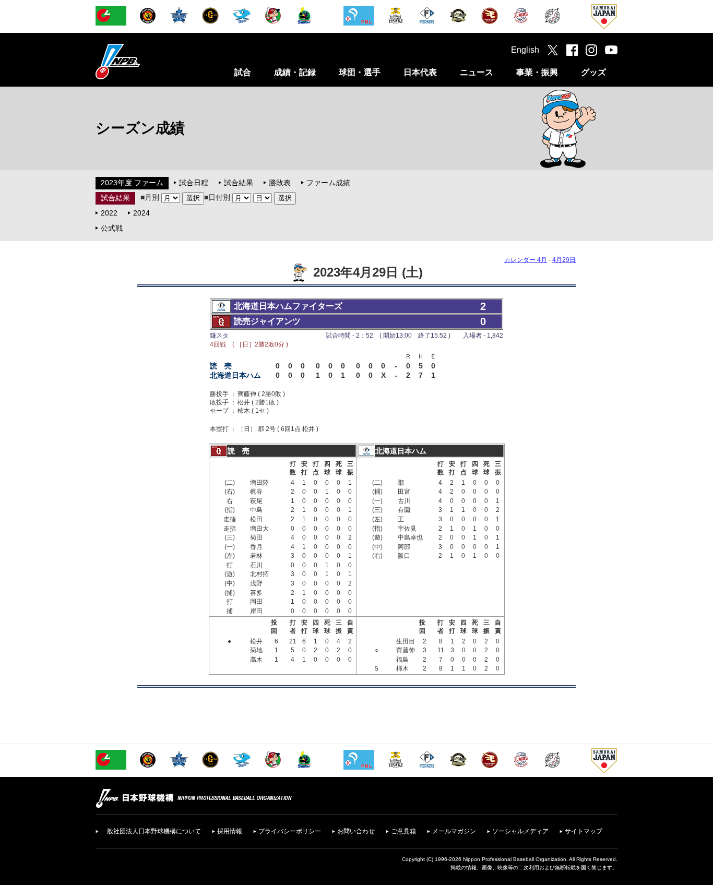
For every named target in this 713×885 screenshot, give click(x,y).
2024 (141, 213)
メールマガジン (454, 831)
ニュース (476, 72)
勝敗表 (280, 182)
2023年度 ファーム (132, 182)
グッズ (593, 72)
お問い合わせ (356, 831)
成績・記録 (295, 72)
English (525, 49)
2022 (109, 213)
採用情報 (229, 831)
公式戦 (112, 228)
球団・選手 (360, 72)
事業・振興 (537, 72)
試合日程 (193, 182)
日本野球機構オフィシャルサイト (144, 61)
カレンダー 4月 (525, 260)
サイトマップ (583, 831)
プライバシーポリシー (289, 831)
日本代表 (420, 72)
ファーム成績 (328, 182)
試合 (242, 72)
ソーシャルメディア (520, 831)
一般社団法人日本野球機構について (151, 831)
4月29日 (564, 260)
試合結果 (238, 182)
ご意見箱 (403, 831)
